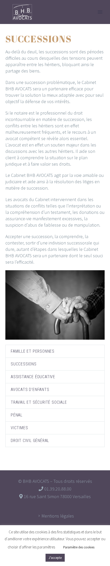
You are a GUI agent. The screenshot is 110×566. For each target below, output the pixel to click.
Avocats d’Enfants (30, 389)
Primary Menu (100, 12)
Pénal (17, 415)
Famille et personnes (32, 351)
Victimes (19, 427)
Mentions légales (57, 516)
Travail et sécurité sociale (39, 402)
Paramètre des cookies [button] (78, 547)
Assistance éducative (33, 376)
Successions (24, 364)
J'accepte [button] (55, 558)
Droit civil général (30, 440)
